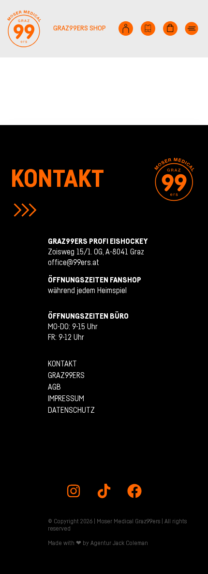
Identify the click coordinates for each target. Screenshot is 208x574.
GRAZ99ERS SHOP (79, 28)
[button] (191, 28)
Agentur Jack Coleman (119, 543)
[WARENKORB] (170, 28)
